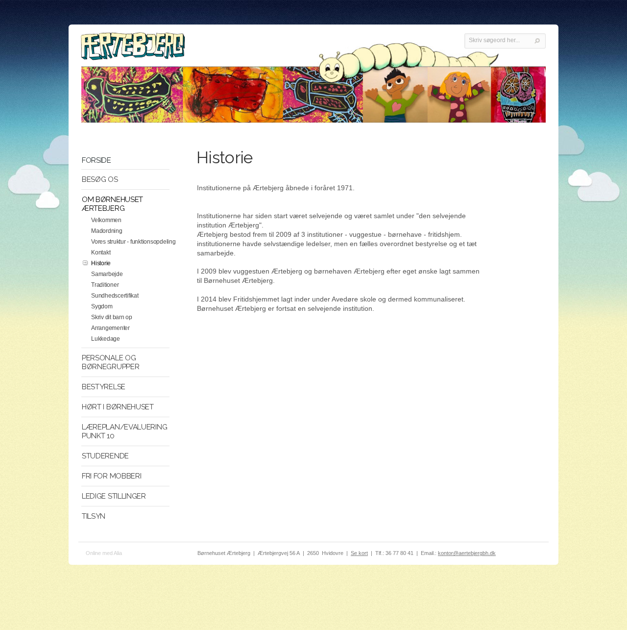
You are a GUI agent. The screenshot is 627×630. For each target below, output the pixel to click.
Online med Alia (104, 553)
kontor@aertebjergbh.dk (467, 553)
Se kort (359, 553)
